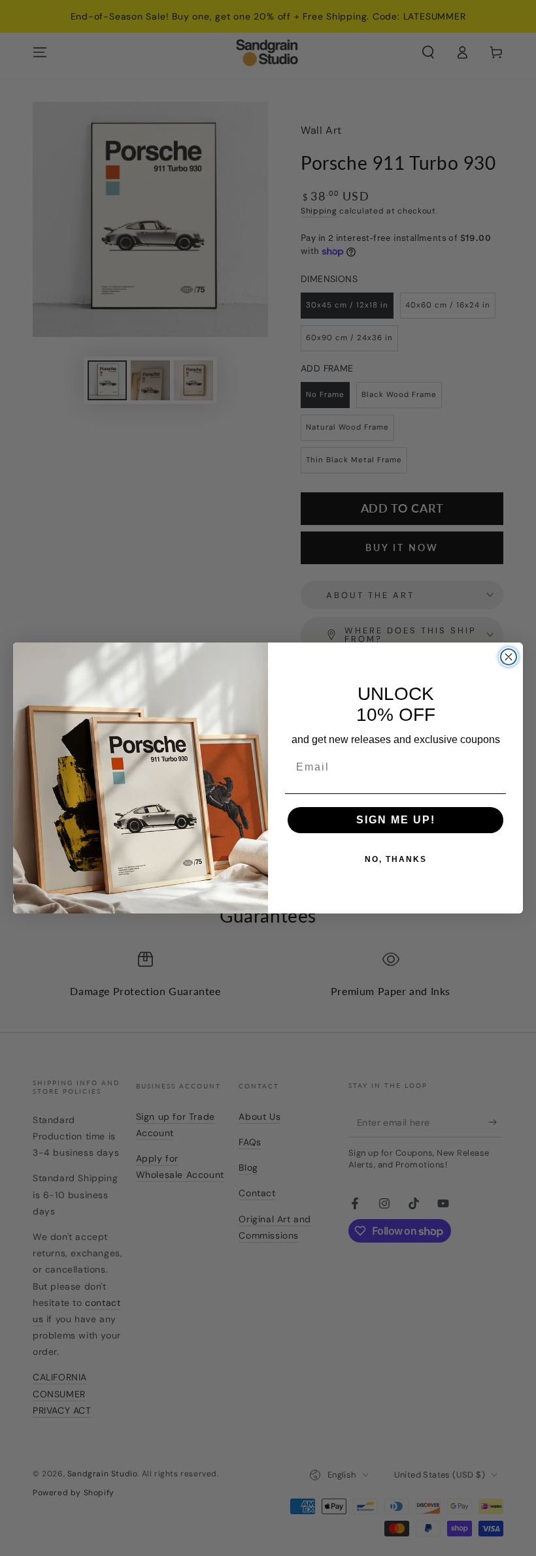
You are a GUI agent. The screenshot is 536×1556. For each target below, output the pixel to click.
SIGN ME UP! (395, 819)
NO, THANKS (396, 859)
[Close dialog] (508, 657)
